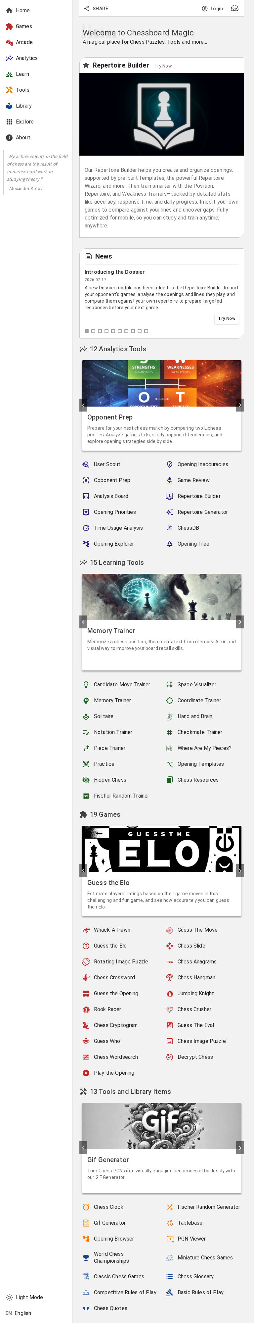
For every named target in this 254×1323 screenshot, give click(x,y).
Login (217, 8)
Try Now (226, 318)
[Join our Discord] (236, 8)
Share (100, 8)
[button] (36, 26)
